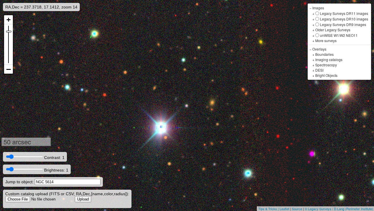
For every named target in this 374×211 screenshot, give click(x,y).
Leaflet (284, 208)
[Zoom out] (8, 69)
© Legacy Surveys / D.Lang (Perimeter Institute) (339, 208)
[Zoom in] (8, 19)
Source (297, 208)
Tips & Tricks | (269, 208)
